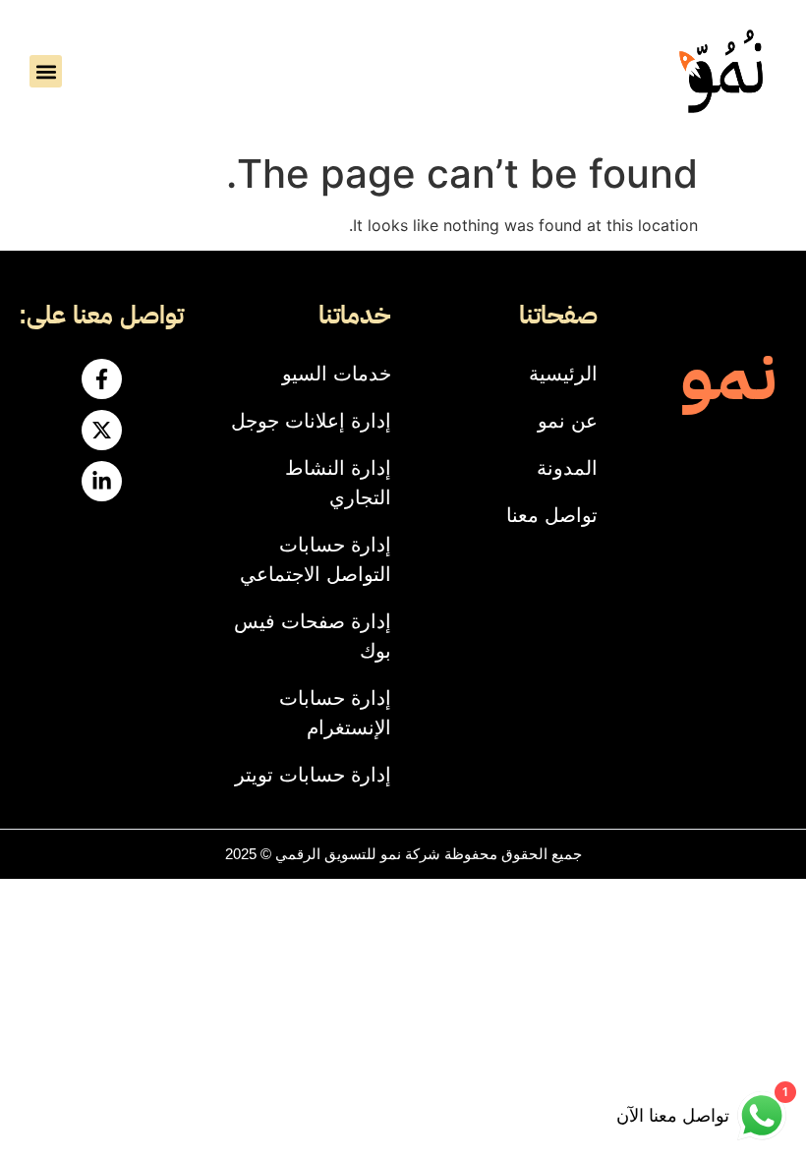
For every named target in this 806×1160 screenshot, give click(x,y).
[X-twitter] (102, 430)
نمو (728, 375)
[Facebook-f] (102, 379)
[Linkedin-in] (102, 481)
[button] (45, 71)
